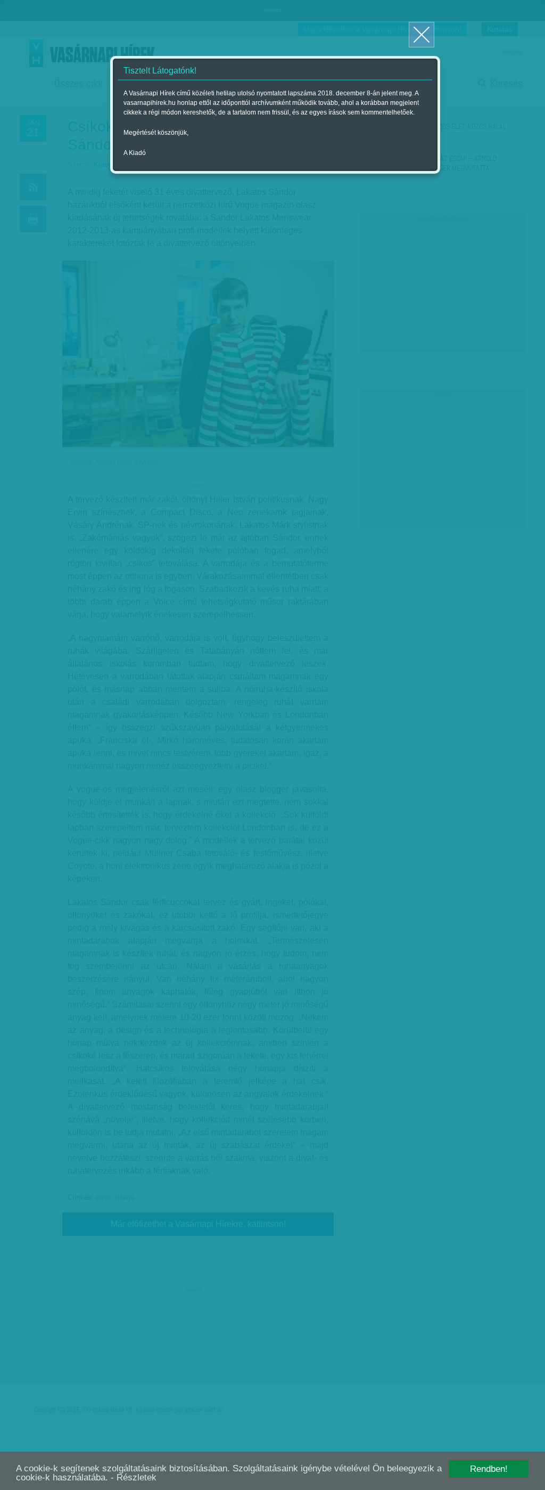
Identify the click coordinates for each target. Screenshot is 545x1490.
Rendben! (489, 1469)
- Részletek (133, 1477)
